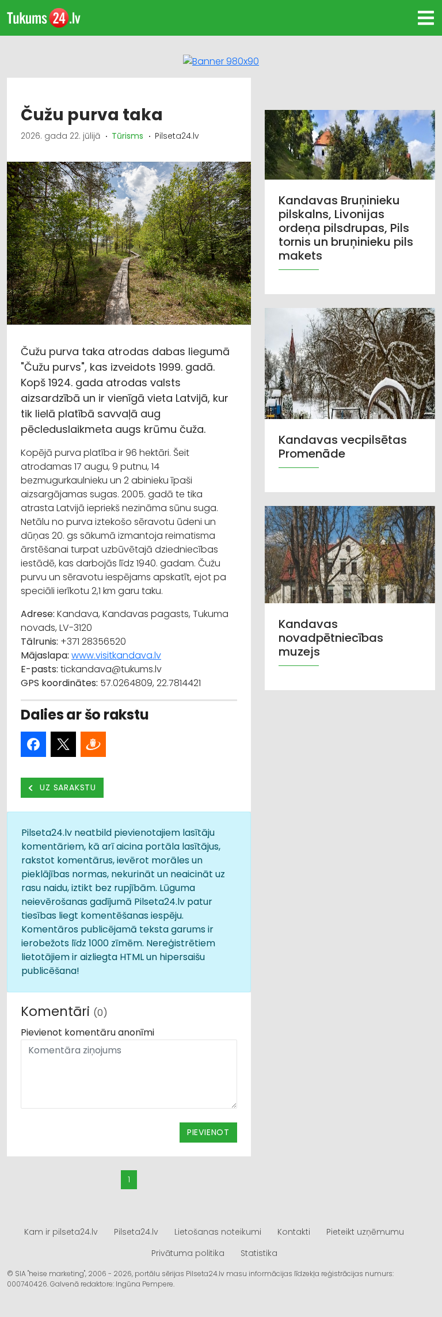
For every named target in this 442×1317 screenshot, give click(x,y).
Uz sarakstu (67, 787)
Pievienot (208, 1132)
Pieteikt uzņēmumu (365, 1232)
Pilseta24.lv (136, 1232)
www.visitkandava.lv (116, 655)
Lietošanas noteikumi (217, 1232)
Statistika (259, 1253)
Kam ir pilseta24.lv (61, 1232)
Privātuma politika (187, 1253)
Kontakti (293, 1232)
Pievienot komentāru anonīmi (87, 1032)
